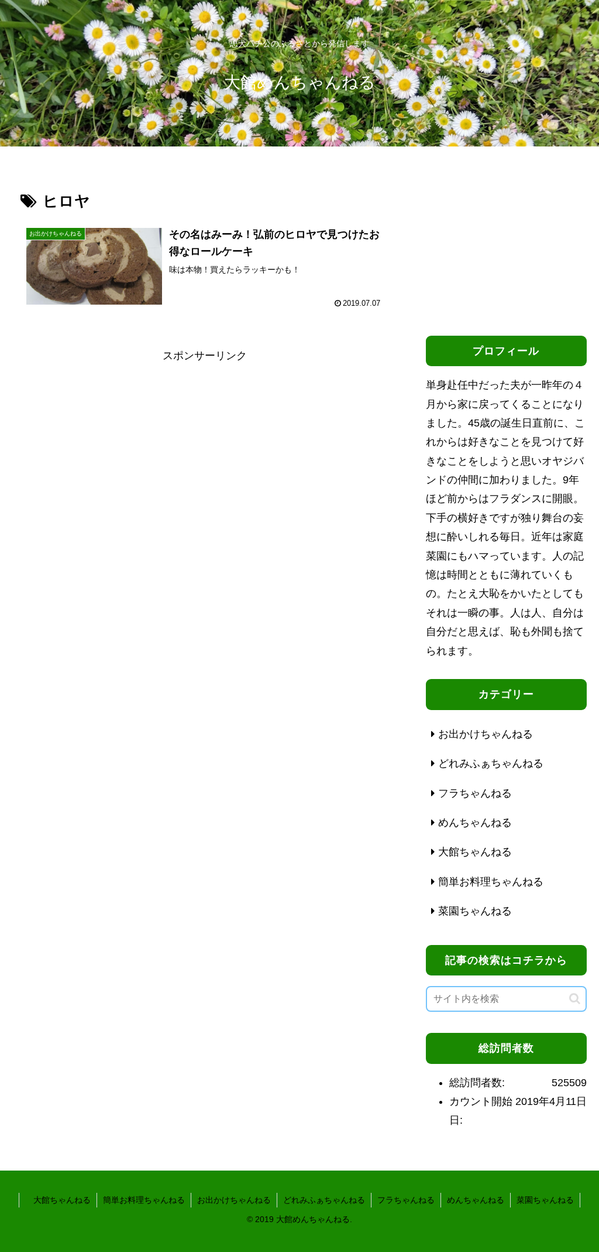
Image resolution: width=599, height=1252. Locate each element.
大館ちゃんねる (58, 1200)
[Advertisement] (204, 447)
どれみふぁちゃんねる (324, 1200)
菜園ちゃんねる (545, 1200)
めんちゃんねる (475, 1200)
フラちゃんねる (406, 1200)
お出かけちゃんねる (234, 1200)
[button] (574, 998)
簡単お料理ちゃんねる (144, 1200)
